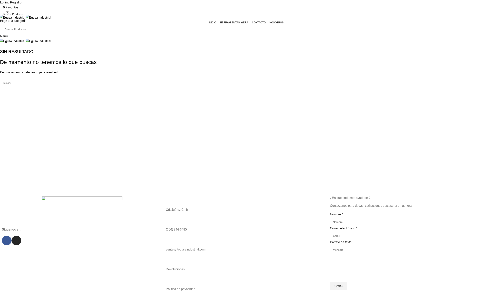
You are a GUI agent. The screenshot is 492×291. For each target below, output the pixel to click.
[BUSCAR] (487, 16)
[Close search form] (5, 5)
